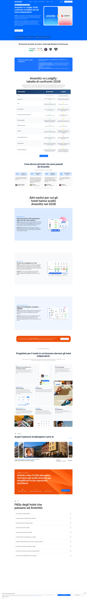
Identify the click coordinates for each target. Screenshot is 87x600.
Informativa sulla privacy (38, 595)
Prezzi (52, 1)
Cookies (3, 598)
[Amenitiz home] (18, 1)
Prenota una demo (68, 1)
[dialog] (43, 596)
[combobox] (84, 593)
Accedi (61, 1)
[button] (31, 1)
